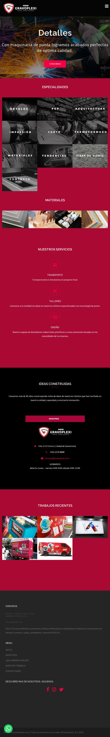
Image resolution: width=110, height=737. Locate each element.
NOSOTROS (11, 655)
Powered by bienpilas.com (16, 732)
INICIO (9, 649)
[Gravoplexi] (19, 7)
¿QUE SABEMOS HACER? (17, 660)
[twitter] (61, 690)
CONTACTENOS (13, 671)
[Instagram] (54, 690)
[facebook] (47, 690)
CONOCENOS (55, 64)
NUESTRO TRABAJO (15, 665)
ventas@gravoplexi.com (57, 458)
